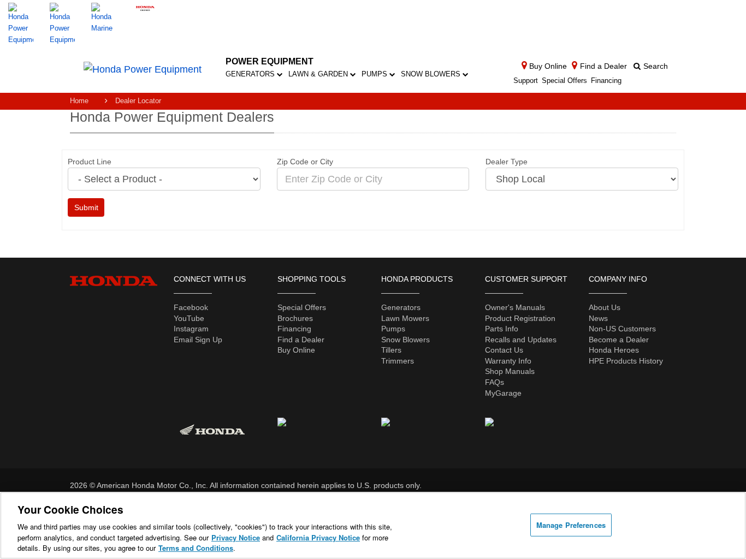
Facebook (191, 307)
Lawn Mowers (405, 318)
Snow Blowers (432, 74)
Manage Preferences (571, 525)
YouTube (189, 318)
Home (79, 101)
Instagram (191, 328)
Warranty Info (508, 360)
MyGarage (503, 393)
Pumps (375, 74)
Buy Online (296, 350)
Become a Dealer (619, 339)
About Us (604, 307)
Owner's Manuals (515, 307)
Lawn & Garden (319, 74)
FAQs (494, 382)
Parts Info (501, 328)
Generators (251, 74)
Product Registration (520, 318)
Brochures (295, 318)
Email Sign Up (198, 339)
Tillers (391, 350)
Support (525, 81)
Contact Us (504, 350)
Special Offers (564, 81)
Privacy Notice (235, 537)
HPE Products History (626, 360)
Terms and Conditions (195, 548)
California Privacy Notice (318, 537)
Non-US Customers (622, 328)
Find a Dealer (300, 339)
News (598, 318)
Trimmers (397, 360)
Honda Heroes (614, 350)
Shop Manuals (510, 371)
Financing (606, 81)
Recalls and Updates (520, 339)
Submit (86, 207)
